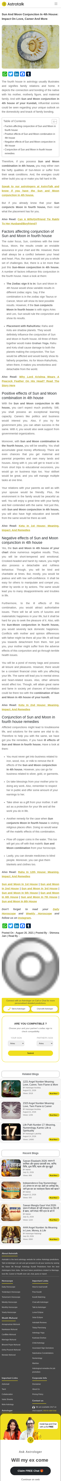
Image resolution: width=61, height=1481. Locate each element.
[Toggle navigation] (56, 4)
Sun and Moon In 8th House (19, 901)
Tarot (4, 1389)
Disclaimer (36, 1384)
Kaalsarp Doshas (39, 1338)
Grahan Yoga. (40, 343)
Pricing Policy (37, 1394)
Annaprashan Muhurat (11, 1324)
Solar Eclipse (37, 1317)
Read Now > (54, 1093)
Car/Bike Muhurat (9, 1334)
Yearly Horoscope (9, 1312)
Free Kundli (37, 1292)
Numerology (37, 1358)
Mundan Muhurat (9, 1355)
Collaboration (7, 1394)
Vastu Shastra (7, 1399)
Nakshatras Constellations (42, 1353)
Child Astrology (38, 1343)
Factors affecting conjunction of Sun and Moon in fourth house (30, 128)
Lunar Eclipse (37, 1312)
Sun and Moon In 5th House (20, 892)
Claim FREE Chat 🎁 (30, 1470)
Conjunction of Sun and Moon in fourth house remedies (28, 151)
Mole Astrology (8, 1404)
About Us (36, 1389)
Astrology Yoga (38, 1333)
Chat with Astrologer (40, 1302)
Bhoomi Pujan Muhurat (11, 1345)
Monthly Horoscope (9, 1307)
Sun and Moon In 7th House (39, 897)
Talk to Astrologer (39, 1307)
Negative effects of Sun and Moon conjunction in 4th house (30, 143)
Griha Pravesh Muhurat (11, 1350)
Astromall (5, 1384)
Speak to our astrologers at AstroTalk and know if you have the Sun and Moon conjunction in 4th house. (30, 191)
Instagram (24, 917)
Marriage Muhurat (9, 1340)
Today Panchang (39, 1328)
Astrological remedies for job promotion (43, 1370)
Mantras (35, 1363)
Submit (30, 1053)
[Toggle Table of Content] (52, 121)
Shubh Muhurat (9, 1318)
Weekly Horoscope (39, 913)
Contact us (37, 1400)
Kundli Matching (38, 1297)
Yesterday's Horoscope (11, 1292)
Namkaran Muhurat (9, 1329)
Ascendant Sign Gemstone (43, 1348)
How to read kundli (39, 1287)
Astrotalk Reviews (39, 1323)
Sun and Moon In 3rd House (39, 888)
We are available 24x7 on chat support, (44, 1409)
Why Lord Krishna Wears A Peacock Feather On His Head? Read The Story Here (30, 381)
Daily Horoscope (8, 1287)
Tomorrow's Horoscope (11, 1297)
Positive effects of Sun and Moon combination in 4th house (30, 136)
